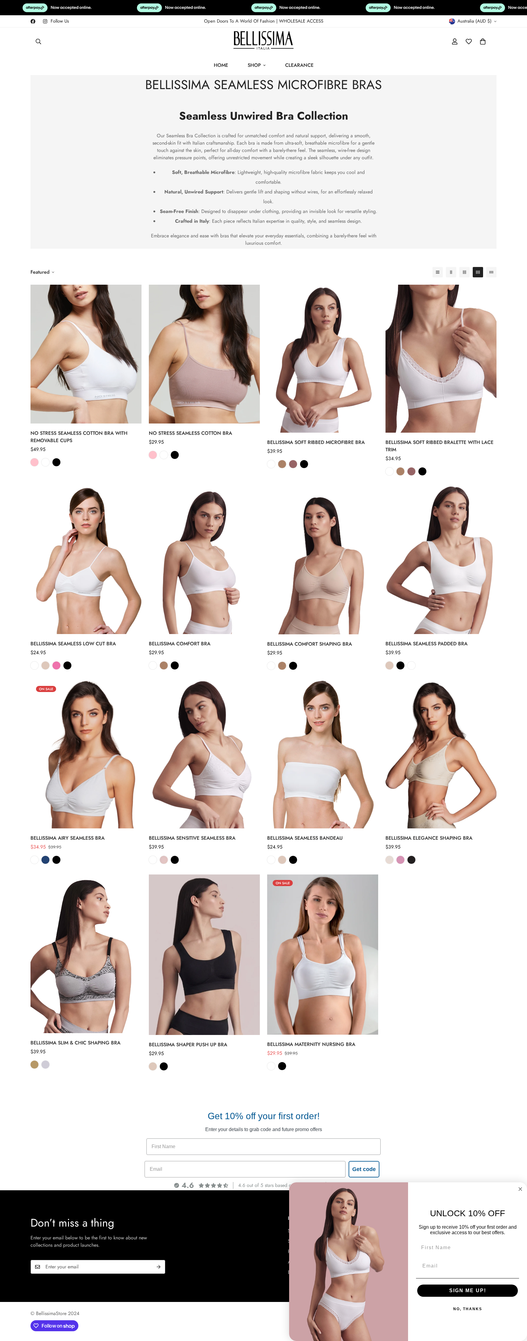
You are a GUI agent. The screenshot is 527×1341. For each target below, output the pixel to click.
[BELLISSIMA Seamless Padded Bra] (441, 560)
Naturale (45, 665)
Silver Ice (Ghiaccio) (45, 1065)
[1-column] (437, 272)
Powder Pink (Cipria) (400, 860)
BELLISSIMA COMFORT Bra (179, 643)
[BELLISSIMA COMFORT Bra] (204, 560)
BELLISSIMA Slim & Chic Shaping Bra (75, 1042)
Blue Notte (45, 860)
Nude (282, 464)
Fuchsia (56, 665)
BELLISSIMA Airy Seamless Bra (67, 838)
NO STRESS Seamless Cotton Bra (190, 433)
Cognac (293, 464)
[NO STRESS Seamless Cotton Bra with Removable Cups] (86, 354)
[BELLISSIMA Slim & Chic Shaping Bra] (86, 953)
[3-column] (464, 272)
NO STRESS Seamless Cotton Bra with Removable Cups (78, 437)
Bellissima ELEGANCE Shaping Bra (428, 838)
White (45, 462)
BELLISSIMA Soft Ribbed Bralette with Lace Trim (439, 446)
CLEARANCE (299, 65)
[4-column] (478, 272)
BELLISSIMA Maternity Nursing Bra (311, 1044)
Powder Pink (164, 860)
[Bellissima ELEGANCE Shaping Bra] (441, 754)
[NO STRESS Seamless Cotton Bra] (204, 354)
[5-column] (491, 272)
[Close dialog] (520, 1189)
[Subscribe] (158, 1267)
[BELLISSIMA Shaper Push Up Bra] (204, 954)
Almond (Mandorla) (34, 1065)
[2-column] (451, 272)
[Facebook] (32, 21)
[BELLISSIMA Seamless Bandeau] (322, 754)
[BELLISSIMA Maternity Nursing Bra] (322, 954)
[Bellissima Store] (263, 41)
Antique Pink (34, 462)
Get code (364, 1169)
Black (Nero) (411, 860)
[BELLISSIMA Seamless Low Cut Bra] (86, 560)
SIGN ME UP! (467, 1290)
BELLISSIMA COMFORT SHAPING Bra (309, 643)
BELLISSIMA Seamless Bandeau (305, 838)
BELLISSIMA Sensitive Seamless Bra (192, 838)
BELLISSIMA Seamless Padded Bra (426, 643)
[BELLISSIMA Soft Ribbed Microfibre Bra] (322, 359)
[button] (483, 41)
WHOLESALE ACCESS (301, 21)
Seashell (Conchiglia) (389, 860)
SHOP (254, 65)
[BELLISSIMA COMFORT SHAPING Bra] (322, 560)
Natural (389, 665)
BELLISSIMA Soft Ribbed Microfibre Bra (316, 442)
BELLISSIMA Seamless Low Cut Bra (73, 643)
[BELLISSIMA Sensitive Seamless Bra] (204, 754)
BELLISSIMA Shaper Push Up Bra (188, 1044)
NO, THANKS (467, 1309)
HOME (221, 65)
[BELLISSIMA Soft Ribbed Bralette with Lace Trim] (441, 359)
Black (56, 462)
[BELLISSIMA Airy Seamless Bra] (86, 754)
